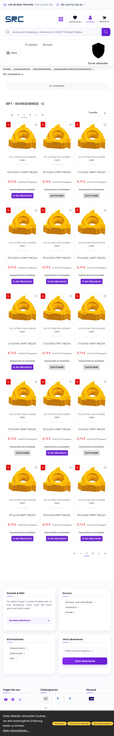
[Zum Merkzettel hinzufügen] (36, 125)
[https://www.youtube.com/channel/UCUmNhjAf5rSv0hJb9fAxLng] (6, 700)
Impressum (71, 607)
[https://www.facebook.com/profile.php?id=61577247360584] (13, 700)
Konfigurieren (59, 723)
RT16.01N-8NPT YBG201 (22, 515)
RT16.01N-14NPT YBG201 (57, 429)
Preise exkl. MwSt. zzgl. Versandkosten (22, 189)
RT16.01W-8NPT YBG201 (57, 515)
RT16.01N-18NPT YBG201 (22, 429)
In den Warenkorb (22, 195)
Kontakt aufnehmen (29, 620)
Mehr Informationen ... (16, 730)
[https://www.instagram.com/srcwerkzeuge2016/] (20, 700)
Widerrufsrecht (17, 648)
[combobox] (53, 32)
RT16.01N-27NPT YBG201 (57, 172)
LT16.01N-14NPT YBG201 (91, 343)
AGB (12, 658)
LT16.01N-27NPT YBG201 (91, 429)
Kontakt (69, 612)
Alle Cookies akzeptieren (102, 723)
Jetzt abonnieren (85, 661)
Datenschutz (16, 653)
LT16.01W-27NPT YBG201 (57, 343)
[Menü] (60, 19)
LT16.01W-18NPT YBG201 (92, 172)
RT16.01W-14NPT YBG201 (91, 257)
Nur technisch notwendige (79, 723)
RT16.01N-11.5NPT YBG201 (22, 257)
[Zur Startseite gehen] (14, 19)
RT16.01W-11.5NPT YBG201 (22, 172)
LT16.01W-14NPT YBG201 (22, 343)
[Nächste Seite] (36, 115)
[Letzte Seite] (42, 115)
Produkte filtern (58, 86)
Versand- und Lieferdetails (78, 602)
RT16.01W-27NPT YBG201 (57, 257)
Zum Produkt (57, 195)
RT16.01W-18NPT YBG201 (91, 515)
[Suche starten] (106, 32)
